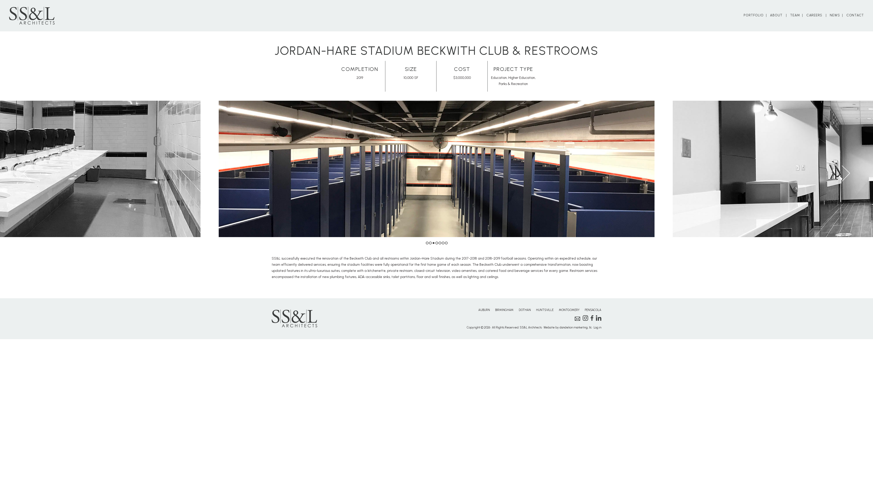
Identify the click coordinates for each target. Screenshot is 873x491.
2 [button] (430, 243)
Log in (597, 327)
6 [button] (443, 243)
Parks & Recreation (513, 84)
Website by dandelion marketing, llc (568, 327)
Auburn (484, 310)
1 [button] (427, 243)
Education (499, 78)
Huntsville (545, 310)
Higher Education (521, 78)
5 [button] (440, 243)
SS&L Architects (32, 16)
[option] (437, 169)
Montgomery (569, 310)
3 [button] (433, 243)
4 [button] (436, 243)
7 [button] (446, 243)
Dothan (525, 310)
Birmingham (504, 310)
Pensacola (593, 310)
